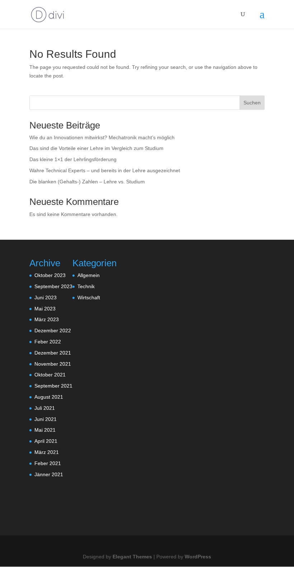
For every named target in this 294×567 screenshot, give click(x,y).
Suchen (252, 103)
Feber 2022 (47, 342)
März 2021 (46, 452)
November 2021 (52, 364)
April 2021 (45, 441)
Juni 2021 (45, 419)
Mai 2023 (45, 308)
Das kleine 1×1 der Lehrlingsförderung (73, 159)
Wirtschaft (88, 297)
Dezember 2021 (52, 353)
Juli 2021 (44, 408)
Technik (86, 286)
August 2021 (48, 397)
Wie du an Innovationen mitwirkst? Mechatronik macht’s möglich (102, 137)
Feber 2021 (47, 463)
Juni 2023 (45, 297)
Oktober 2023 (50, 275)
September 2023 (53, 286)
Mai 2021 (45, 430)
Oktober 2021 (50, 375)
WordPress (198, 556)
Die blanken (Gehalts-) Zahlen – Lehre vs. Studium (87, 181)
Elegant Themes (132, 556)
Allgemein (88, 275)
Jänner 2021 (48, 474)
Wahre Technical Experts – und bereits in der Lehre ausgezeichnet (104, 170)
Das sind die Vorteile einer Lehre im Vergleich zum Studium (96, 148)
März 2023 (46, 319)
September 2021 (53, 386)
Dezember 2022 (52, 330)
